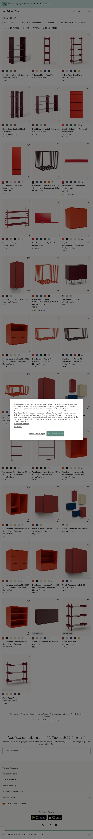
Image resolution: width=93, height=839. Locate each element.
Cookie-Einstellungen (37, 434)
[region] (46, 419)
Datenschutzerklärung (21, 424)
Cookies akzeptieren (55, 434)
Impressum (18, 427)
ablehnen (34, 419)
